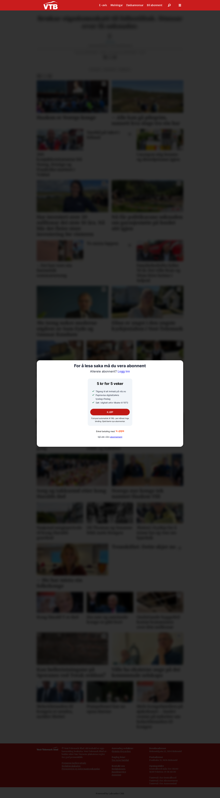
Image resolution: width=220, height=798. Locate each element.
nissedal (124, 69)
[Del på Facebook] (105, 57)
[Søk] (169, 5)
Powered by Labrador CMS (110, 793)
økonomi (109, 69)
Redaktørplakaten (71, 766)
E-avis (103, 5)
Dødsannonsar (135, 5)
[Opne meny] (180, 5)
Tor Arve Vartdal (120, 760)
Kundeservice (119, 771)
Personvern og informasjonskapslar (81, 768)
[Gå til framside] (50, 5)
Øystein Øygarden (121, 751)
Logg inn (110, 371)
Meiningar (116, 5)
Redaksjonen (118, 768)
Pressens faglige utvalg (74, 763)
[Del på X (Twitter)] (110, 57)
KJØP (110, 412)
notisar (95, 69)
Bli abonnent (154, 5)
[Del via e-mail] (114, 57)
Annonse (116, 774)
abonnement (116, 437)
